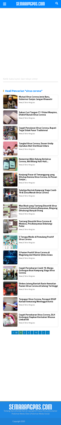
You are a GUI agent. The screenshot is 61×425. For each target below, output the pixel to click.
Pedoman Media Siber (21, 413)
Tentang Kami (9, 410)
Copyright (31, 410)
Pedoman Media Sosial (40, 413)
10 (36, 332)
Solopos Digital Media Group (37, 421)
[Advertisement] (30, 38)
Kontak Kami (21, 410)
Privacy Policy (41, 410)
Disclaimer (53, 410)
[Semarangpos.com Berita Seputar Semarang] (30, 4)
